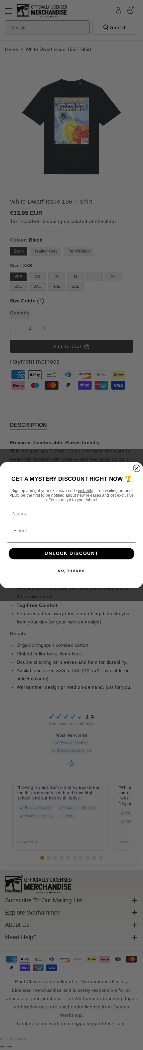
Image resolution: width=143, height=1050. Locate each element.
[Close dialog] (136, 468)
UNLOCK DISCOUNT (72, 553)
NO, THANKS (71, 571)
